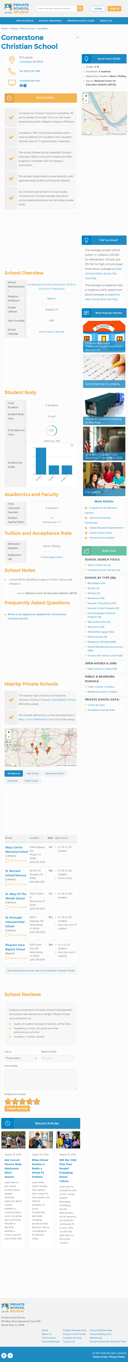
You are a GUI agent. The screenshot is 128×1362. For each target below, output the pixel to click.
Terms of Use (100, 1357)
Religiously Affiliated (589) (102, 642)
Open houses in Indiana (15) (102, 669)
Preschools (13, 781)
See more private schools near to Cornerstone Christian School (40, 971)
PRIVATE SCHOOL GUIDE (80, 20)
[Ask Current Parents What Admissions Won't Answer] (13, 1140)
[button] (40, 744)
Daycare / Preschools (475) (102, 603)
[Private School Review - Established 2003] (16, 8)
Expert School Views (101, 533)
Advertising (96, 1338)
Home (45, 1330)
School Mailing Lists (100, 1334)
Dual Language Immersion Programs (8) (102, 615)
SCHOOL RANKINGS (50, 20)
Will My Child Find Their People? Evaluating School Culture (67, 1170)
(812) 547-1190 (32, 71)
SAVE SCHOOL (45, 98)
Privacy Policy (117, 1357)
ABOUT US (106, 20)
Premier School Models (102, 538)
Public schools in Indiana (101, 687)
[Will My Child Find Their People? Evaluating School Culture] (68, 1140)
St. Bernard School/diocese (15, 873)
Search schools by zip (99, 565)
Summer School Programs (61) (103, 608)
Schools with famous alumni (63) (105, 656)
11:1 (59, 522)
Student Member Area (74, 1330)
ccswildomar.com (30, 81)
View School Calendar (52, 332)
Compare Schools (72, 1338)
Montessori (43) (96, 598)
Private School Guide (74, 1334)
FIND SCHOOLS (24, 20)
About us (47, 1334)
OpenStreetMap (70, 765)
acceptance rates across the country (102, 297)
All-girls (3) (93, 588)
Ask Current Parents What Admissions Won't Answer (13, 1168)
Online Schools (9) (97, 637)
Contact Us (69, 1342)
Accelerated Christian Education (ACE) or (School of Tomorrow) (51, 286)
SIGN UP (114, 9)
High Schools (33, 773)
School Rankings (51, 1342)
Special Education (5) (99, 622)
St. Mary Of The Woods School (15, 896)
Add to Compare (18, 860)
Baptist (51, 298)
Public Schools (31, 781)
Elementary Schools (55, 773)
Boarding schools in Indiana (102, 692)
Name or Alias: (49, 1052)
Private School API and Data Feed (108, 1342)
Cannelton (25, 62)
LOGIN (98, 9)
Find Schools (49, 1338)
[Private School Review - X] (4, 1356)
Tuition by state (96, 705)
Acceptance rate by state (101, 710)
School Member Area (101, 1330)
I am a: (8, 1052)
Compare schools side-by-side (104, 570)
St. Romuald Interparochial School (15, 922)
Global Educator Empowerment (106, 528)
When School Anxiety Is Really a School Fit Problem (40, 1168)
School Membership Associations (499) (105, 649)
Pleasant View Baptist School (58, 700)
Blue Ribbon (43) (96, 583)
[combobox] (55, 8)
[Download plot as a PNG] (72, 445)
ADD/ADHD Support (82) (101, 632)
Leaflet (57, 765)
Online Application (52, 557)
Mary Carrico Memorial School (36, 719)
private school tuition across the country (103, 274)
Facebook (10, 1356)
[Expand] (8, 743)
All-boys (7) (94, 593)
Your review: (11, 1066)
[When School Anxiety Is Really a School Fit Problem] (41, 1140)
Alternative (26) (96, 627)
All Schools (14, 773)
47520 (39, 62)
